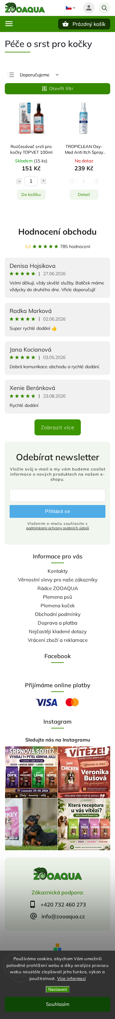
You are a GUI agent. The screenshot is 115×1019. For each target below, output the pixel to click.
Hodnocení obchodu (57, 231)
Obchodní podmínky (57, 614)
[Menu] (9, 23)
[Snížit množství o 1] (19, 181)
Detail (84, 194)
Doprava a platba (57, 623)
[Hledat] (104, 8)
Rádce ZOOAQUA (57, 588)
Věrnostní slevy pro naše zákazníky (57, 580)
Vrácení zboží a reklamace (58, 640)
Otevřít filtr (61, 88)
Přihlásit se (57, 511)
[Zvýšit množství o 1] (43, 181)
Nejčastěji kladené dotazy (58, 631)
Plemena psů (57, 597)
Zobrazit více (57, 427)
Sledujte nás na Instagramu (57, 740)
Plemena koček (58, 606)
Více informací (71, 978)
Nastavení (57, 989)
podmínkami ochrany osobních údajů (57, 528)
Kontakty (58, 571)
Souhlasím (57, 1004)
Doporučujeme (35, 75)
